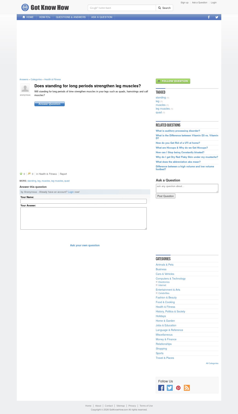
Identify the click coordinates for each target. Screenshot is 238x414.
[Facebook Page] (209, 17)
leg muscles (57, 180)
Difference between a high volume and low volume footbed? (185, 168)
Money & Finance (166, 339)
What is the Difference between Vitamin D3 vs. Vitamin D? (187, 136)
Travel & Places (165, 358)
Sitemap (120, 406)
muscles (46, 180)
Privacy (132, 406)
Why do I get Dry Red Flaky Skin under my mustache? (187, 157)
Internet (162, 285)
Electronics (164, 281)
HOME (29, 17)
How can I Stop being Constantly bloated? (180, 152)
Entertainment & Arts (168, 289)
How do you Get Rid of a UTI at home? (178, 143)
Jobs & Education (166, 325)
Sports (159, 353)
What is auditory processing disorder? (178, 130)
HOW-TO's (44, 17)
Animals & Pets (164, 264)
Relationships (164, 344)
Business (161, 269)
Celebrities (163, 293)
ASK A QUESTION (101, 17)
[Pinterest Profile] (178, 388)
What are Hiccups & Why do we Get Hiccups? (182, 147)
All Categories (212, 363)
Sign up (185, 2)
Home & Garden (165, 320)
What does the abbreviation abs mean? (178, 161)
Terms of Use (146, 406)
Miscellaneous (164, 334)
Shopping (161, 348)
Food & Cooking (165, 302)
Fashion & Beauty (166, 297)
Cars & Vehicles (165, 274)
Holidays (161, 316)
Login (214, 2)
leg (39, 180)
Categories (36, 79)
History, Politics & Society (170, 311)
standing (32, 180)
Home (88, 406)
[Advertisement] (119, 49)
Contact (109, 406)
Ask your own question (85, 245)
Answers (24, 79)
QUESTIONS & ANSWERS (71, 17)
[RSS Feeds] (187, 388)
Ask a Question (199, 2)
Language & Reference (169, 330)
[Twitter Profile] (217, 17)
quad (67, 180)
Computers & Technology (171, 278)
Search (166, 8)
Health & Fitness (52, 79)
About (98, 406)
